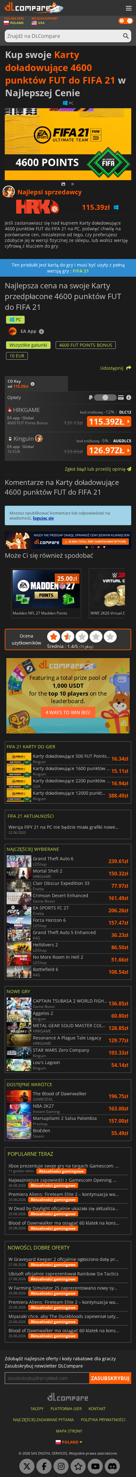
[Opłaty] (105, 397)
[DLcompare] (68, 1397)
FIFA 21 (81, 271)
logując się (43, 518)
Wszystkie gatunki (28, 345)
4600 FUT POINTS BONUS (85, 345)
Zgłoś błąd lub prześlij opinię (96, 469)
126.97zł (108, 450)
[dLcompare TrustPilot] (76, 1466)
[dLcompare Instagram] (59, 1466)
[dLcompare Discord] (111, 1466)
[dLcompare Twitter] (25, 1466)
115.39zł (108, 421)
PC (18, 319)
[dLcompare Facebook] (42, 1466)
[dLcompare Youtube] (94, 1466)
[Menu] (128, 8)
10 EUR (16, 356)
